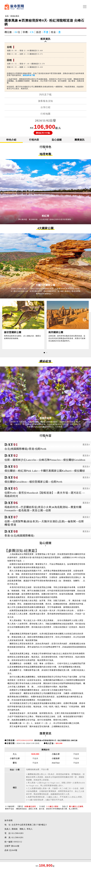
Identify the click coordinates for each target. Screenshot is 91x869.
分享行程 (45, 107)
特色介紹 (11, 139)
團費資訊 (79, 139)
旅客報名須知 (45, 101)
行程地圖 (45, 113)
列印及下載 (45, 94)
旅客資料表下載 (29, 75)
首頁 (7, 16)
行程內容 (34, 139)
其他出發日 (14, 16)
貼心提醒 (57, 139)
